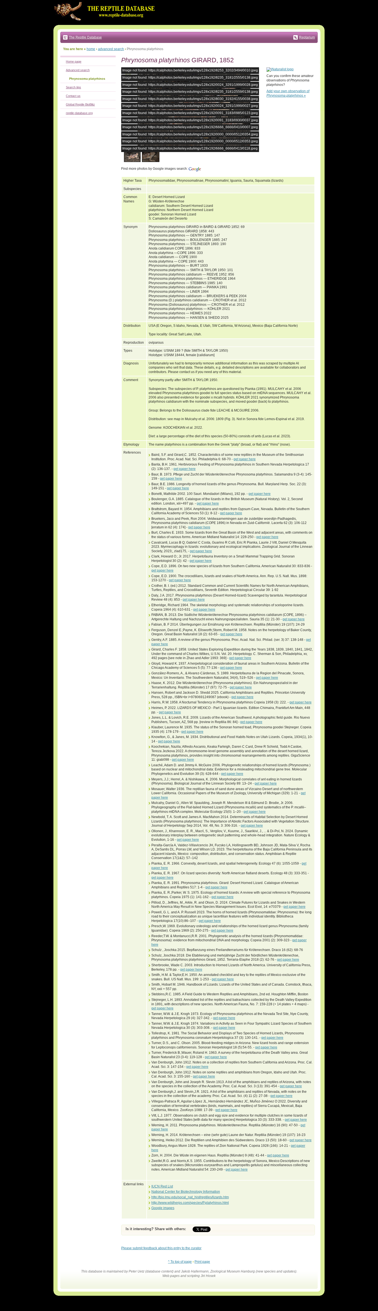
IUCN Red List (162, 1186)
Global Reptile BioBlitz (80, 104)
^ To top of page (180, 1262)
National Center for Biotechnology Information (185, 1192)
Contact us (73, 95)
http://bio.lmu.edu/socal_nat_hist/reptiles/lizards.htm (190, 1197)
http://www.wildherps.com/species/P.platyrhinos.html (190, 1203)
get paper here (245, 459)
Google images (162, 1208)
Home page (73, 61)
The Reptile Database (85, 37)
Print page (202, 1262)
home (91, 49)
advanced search (111, 49)
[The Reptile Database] (106, 24)
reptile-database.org (79, 113)
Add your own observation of (287, 93)
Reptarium (307, 37)
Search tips (73, 87)
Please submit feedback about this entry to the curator (161, 1248)
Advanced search (78, 70)
